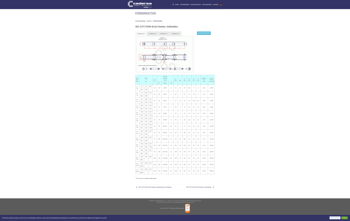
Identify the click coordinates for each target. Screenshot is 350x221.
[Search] (173, 4)
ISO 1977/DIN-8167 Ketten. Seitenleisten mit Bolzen (155, 187)
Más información (335, 218)
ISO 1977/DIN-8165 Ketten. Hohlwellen (199, 187)
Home (177, 4)
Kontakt (216, 4)
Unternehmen (184, 4)
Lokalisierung (207, 4)
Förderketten (145, 13)
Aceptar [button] (344, 218)
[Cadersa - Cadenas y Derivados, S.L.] (143, 4)
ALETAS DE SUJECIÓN (203, 33)
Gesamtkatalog (196, 4)
